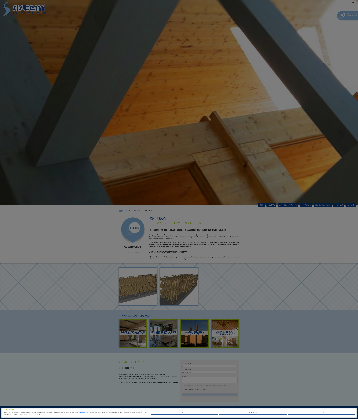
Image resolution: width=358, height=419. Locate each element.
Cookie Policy (82, 412)
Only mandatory (253, 413)
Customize (321, 413)
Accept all (184, 413)
